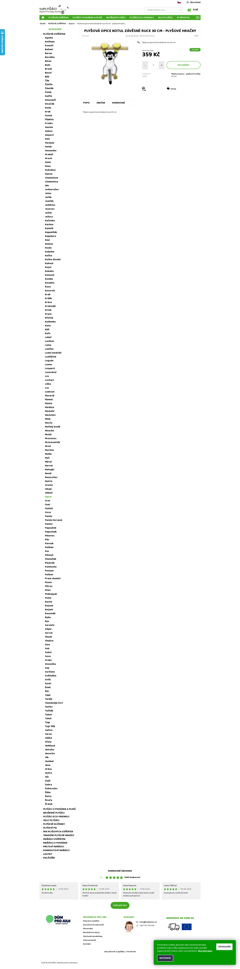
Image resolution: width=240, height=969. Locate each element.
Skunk (48, 637)
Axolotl (49, 46)
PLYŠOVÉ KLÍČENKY (54, 824)
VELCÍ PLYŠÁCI (165, 17)
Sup (47, 668)
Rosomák (50, 613)
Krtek (48, 310)
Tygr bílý (50, 726)
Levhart (49, 380)
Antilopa (50, 42)
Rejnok (49, 606)
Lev (47, 376)
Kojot (48, 267)
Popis (86, 103)
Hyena (48, 174)
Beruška (50, 57)
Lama (48, 345)
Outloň (49, 508)
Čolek (48, 92)
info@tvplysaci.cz (148, 922)
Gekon (48, 131)
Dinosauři (50, 100)
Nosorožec (51, 477)
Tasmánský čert (54, 703)
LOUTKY (47, 854)
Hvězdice (50, 170)
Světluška (50, 676)
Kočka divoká (53, 259)
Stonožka (50, 664)
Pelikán (49, 547)
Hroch (48, 158)
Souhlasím (224, 946)
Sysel (48, 683)
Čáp (47, 81)
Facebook (131, 952)
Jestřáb (49, 201)
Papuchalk (51, 532)
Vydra (48, 773)
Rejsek (49, 610)
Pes (47, 551)
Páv (47, 540)
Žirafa (48, 800)
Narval (49, 466)
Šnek (48, 687)
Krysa (48, 314)
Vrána (48, 769)
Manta (48, 403)
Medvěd (49, 411)
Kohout (49, 263)
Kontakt (87, 944)
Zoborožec (51, 788)
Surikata (50, 672)
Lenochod (50, 372)
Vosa (47, 765)
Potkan (49, 575)
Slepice (49, 641)
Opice (48, 497)
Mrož (48, 446)
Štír (47, 691)
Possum (49, 571)
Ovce (48, 512)
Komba (49, 279)
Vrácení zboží (89, 940)
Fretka (49, 123)
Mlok (48, 419)
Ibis (47, 186)
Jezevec (50, 209)
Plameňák (50, 559)
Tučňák (49, 711)
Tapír (48, 695)
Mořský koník (52, 427)
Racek (48, 602)
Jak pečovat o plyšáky (114, 952)
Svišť (48, 680)
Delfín (48, 96)
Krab (47, 294)
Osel (47, 505)
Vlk (47, 757)
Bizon (48, 61)
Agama (49, 38)
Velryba (49, 750)
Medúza (49, 407)
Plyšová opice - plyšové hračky (185, 74)
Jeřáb (48, 197)
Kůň (47, 329)
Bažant (49, 49)
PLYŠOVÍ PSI (183, 17)
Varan (48, 734)
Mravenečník (52, 442)
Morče (48, 423)
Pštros (48, 586)
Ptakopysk (51, 594)
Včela (48, 742)
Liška (48, 384)
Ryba (48, 617)
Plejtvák (50, 563)
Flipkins (49, 119)
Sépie (48, 629)
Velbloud (50, 746)
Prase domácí (53, 578)
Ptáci (48, 590)
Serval (48, 633)
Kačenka (50, 221)
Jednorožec (52, 189)
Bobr (48, 65)
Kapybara (50, 236)
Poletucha (51, 567)
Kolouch (49, 275)
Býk (47, 77)
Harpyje (49, 143)
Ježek (48, 213)
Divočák (49, 104)
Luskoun (49, 392)
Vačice (49, 730)
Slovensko (88, 928)
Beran (48, 53)
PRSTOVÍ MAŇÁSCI (53, 846)
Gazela (49, 127)
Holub (48, 147)
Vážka (48, 738)
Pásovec (50, 536)
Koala (48, 248)
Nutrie (48, 481)
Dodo (48, 108)
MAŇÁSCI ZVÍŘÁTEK (54, 839)
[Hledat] (181, 10)
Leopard (50, 368)
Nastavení (165, 958)
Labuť (48, 337)
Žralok (48, 804)
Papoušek (50, 528)
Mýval (48, 462)
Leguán (49, 361)
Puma (48, 598)
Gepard (49, 135)
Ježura (49, 217)
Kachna (49, 224)
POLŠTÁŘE (49, 858)
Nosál (48, 473)
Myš (47, 458)
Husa (48, 166)
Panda (48, 516)
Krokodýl (50, 306)
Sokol (48, 652)
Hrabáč (49, 154)
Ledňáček (50, 357)
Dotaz (173, 89)
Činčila (48, 84)
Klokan (49, 244)
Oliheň (48, 493)
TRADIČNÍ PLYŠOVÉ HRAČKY (58, 835)
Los (47, 388)
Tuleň (48, 718)
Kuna (48, 326)
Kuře (47, 333)
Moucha (49, 431)
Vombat (49, 761)
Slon (47, 645)
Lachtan (49, 341)
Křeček (49, 318)
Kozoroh (50, 291)
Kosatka (49, 283)
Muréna (49, 450)
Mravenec (51, 438)
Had (47, 139)
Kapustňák (51, 232)
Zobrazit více (120, 905)
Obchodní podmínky (92, 936)
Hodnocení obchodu (120, 871)
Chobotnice (51, 182)
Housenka (50, 151)
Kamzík (49, 228)
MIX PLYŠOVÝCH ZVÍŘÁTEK (58, 831)
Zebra (48, 785)
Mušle (48, 454)
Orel (47, 501)
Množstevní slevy (91, 932)
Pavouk (49, 543)
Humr (48, 162)
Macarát (49, 396)
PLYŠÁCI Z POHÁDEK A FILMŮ (87, 17)
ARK (196, 36)
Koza (48, 287)
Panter (49, 524)
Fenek (48, 116)
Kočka (48, 256)
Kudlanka (50, 322)
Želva (48, 796)
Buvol (48, 73)
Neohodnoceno (147, 36)
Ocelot (49, 485)
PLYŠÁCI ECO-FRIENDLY (142, 17)
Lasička (49, 349)
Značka (101, 103)
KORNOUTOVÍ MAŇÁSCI (56, 850)
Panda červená (53, 520)
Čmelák (49, 88)
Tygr (47, 722)
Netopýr (50, 470)
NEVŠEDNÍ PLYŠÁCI (116, 17)
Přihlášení (195, 2)
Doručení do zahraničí (93, 925)
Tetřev (49, 707)
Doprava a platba (91, 921)
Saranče (49, 625)
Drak (48, 112)
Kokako (49, 271)
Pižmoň (49, 555)
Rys (47, 621)
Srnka (48, 660)
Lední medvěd (53, 353)
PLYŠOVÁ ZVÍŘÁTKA (58, 17)
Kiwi (47, 240)
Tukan (48, 715)
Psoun (48, 582)
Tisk (144, 90)
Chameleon (51, 178)
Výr (47, 777)
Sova (48, 656)
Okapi (48, 489)
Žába (48, 792)
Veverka (50, 753)
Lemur (48, 364)
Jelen (48, 193)
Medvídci (50, 415)
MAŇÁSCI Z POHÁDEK (55, 843)
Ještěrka (50, 205)
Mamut (49, 399)
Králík (48, 298)
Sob (47, 648)
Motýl (48, 435)
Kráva (48, 302)
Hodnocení (118, 103)
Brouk (48, 69)
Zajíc (48, 781)
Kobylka (49, 252)
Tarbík (48, 699)
